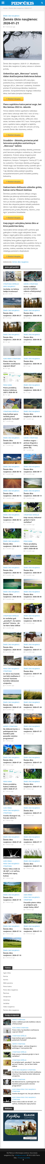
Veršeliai (15, 284)
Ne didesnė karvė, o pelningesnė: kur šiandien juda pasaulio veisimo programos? (11, 733)
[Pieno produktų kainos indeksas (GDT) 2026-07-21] (12, 773)
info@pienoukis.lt (21, 1155)
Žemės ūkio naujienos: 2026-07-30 (33, 672)
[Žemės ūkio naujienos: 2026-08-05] (33, 584)
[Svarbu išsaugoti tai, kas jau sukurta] (12, 800)
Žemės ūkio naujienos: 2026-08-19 (12, 441)
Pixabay (6, 56)
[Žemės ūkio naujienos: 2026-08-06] (12, 584)
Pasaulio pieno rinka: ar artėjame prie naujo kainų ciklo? (32, 904)
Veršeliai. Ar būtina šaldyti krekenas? (11, 290)
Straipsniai (7, 284)
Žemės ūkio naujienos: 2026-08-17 (33, 470)
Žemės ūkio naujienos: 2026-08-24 (33, 362)
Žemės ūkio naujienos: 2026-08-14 (12, 494)
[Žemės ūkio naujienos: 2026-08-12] (12, 507)
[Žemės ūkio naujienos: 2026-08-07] (33, 559)
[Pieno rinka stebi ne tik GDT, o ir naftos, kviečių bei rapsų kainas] (12, 853)
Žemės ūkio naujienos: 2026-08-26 (33, 314)
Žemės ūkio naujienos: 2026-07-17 (33, 841)
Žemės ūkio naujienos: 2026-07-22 (33, 785)
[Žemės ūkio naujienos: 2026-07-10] (12, 942)
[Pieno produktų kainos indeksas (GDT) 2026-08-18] (12, 377)
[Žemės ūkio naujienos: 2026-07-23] (33, 749)
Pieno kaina (7, 385)
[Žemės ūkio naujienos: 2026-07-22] (33, 773)
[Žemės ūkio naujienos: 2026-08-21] (33, 377)
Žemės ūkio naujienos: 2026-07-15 (12, 898)
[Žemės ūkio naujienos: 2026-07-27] (33, 718)
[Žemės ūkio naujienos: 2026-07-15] (12, 887)
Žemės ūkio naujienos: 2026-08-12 (12, 518)
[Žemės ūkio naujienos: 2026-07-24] (12, 749)
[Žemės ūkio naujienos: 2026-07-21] (33, 800)
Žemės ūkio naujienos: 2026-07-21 (33, 812)
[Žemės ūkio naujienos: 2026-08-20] (33, 403)
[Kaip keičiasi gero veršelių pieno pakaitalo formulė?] (12, 403)
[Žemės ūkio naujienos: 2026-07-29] (12, 694)
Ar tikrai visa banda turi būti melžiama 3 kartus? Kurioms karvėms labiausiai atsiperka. (11, 678)
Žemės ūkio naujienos (11, 16)
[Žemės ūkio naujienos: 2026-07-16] (33, 853)
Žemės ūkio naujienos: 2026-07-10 (12, 954)
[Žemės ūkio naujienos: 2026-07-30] (33, 660)
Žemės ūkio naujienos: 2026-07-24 (12, 761)
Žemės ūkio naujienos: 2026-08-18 (12, 470)
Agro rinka (7, 359)
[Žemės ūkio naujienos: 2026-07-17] (33, 829)
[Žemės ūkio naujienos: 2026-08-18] (12, 459)
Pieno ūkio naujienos (11, 669)
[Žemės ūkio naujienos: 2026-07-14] (12, 918)
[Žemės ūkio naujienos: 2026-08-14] (12, 483)
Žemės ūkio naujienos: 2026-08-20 (33, 415)
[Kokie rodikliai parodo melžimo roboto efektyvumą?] (33, 276)
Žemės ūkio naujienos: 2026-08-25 (33, 338)
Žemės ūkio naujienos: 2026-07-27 (33, 730)
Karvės (26, 284)
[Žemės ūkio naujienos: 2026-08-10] (12, 559)
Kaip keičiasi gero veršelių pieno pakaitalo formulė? (11, 416)
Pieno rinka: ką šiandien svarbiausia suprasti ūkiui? (11, 363)
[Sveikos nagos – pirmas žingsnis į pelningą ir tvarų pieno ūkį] (33, 430)
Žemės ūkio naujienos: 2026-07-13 (33, 930)
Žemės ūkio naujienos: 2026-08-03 (12, 648)
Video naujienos (9, 286)
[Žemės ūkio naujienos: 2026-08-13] (33, 483)
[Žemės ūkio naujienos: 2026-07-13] (33, 918)
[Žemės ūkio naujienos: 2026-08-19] (12, 430)
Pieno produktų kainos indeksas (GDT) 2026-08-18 (10, 390)
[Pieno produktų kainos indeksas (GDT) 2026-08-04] (33, 533)
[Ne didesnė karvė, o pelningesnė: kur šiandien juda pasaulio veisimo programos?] (12, 718)
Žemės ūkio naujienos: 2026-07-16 (33, 865)
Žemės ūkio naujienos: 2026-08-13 (33, 494)
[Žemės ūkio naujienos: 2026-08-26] (33, 302)
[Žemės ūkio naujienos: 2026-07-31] (33, 636)
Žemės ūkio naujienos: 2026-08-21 (33, 389)
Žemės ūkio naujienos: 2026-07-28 (33, 706)
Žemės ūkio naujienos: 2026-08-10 (12, 571)
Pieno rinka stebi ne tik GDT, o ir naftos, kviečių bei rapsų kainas (11, 872)
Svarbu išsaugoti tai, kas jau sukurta (12, 817)
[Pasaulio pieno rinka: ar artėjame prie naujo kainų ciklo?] (33, 887)
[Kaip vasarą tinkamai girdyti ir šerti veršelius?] (33, 507)
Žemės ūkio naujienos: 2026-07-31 (33, 648)
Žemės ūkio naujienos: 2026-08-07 (33, 571)
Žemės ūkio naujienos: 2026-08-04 (33, 619)
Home (5, 8)
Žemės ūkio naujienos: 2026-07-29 (12, 706)
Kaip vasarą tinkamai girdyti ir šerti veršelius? (32, 519)
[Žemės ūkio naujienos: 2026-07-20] (12, 829)
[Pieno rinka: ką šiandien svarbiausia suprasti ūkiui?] (12, 350)
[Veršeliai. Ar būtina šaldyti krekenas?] (12, 276)
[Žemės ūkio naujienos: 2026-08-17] (33, 459)
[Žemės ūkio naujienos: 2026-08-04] (33, 608)
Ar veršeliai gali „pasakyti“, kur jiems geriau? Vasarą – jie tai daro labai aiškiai (12, 622)
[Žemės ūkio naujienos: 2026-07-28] (33, 694)
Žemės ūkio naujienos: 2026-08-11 (12, 545)
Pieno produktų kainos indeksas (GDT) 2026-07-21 (10, 786)
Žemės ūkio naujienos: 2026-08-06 (12, 595)
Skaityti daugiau (14, 99)
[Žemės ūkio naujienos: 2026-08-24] (33, 350)
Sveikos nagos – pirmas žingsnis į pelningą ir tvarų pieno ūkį (31, 444)
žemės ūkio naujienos (20, 262)
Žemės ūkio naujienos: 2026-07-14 (12, 930)
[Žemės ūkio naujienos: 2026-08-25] (33, 326)
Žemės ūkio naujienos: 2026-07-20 (12, 841)
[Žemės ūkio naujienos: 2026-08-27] (12, 302)
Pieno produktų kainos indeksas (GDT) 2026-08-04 (31, 546)
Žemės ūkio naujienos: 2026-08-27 (12, 314)
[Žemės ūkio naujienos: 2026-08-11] (12, 533)
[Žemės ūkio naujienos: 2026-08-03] (12, 636)
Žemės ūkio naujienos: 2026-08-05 (33, 595)
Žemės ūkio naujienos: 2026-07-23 (33, 761)
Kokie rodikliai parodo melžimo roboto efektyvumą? (32, 289)
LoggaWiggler (8, 54)
